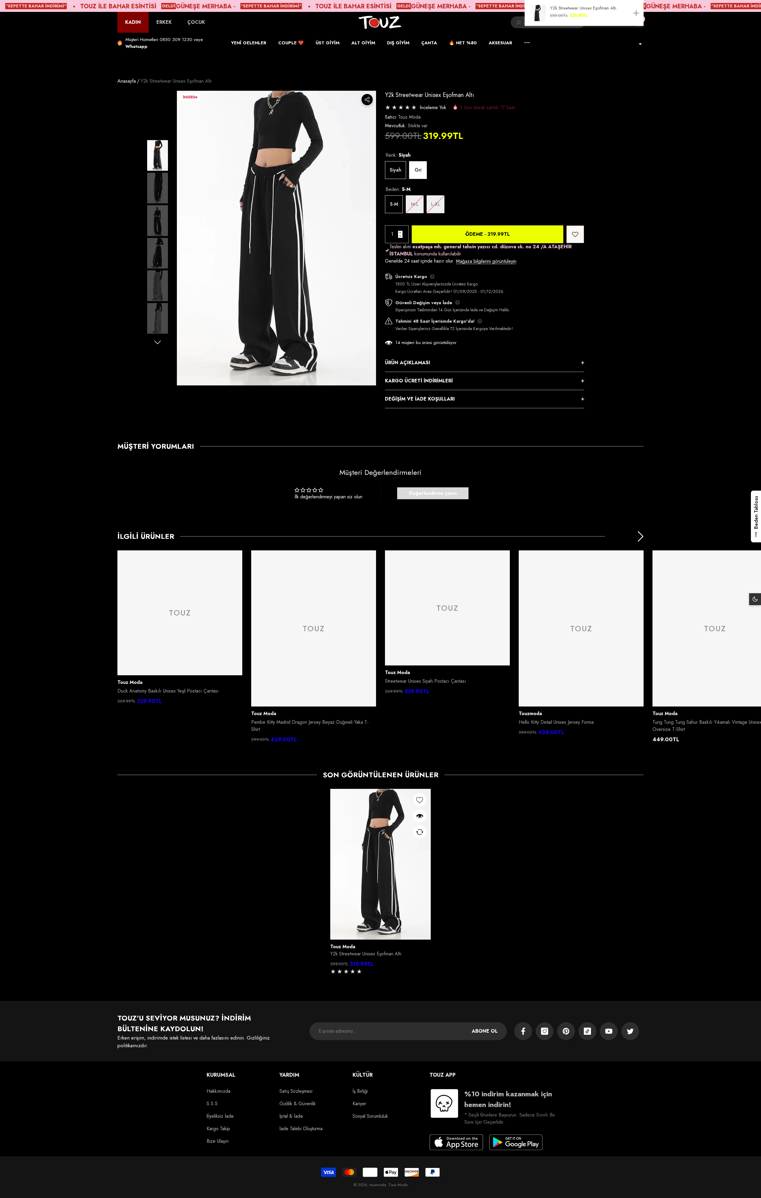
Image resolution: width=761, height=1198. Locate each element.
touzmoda (530, 713)
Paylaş (367, 100)
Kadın (133, 22)
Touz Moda (409, 117)
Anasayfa (126, 81)
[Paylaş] (367, 100)
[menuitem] (133, 22)
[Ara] (517, 22)
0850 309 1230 (176, 39)
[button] (136, 46)
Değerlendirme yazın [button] (433, 493)
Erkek (164, 22)
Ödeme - (487, 234)
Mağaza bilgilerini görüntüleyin (486, 261)
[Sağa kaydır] (157, 342)
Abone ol (485, 1031)
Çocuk (196, 22)
